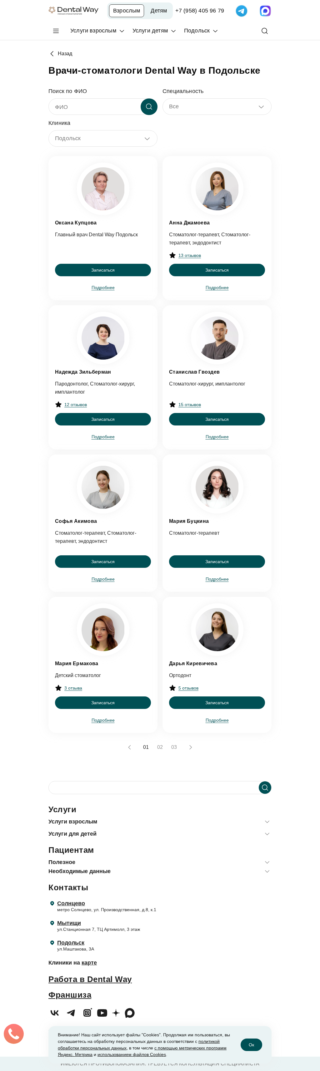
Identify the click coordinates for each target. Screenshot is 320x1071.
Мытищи (69, 923)
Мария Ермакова (76, 663)
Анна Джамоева (189, 222)
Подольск (70, 943)
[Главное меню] (56, 31)
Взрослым (126, 10)
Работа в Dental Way (90, 979)
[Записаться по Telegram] (241, 11)
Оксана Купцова (76, 222)
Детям (159, 10)
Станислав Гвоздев (194, 372)
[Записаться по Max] (265, 11)
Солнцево (71, 903)
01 (146, 747)
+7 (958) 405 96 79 (199, 10)
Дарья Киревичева (193, 663)
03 (174, 747)
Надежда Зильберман (83, 372)
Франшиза (69, 995)
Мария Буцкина (189, 521)
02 (160, 747)
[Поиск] (265, 31)
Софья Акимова (76, 521)
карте (89, 963)
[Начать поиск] (265, 787)
